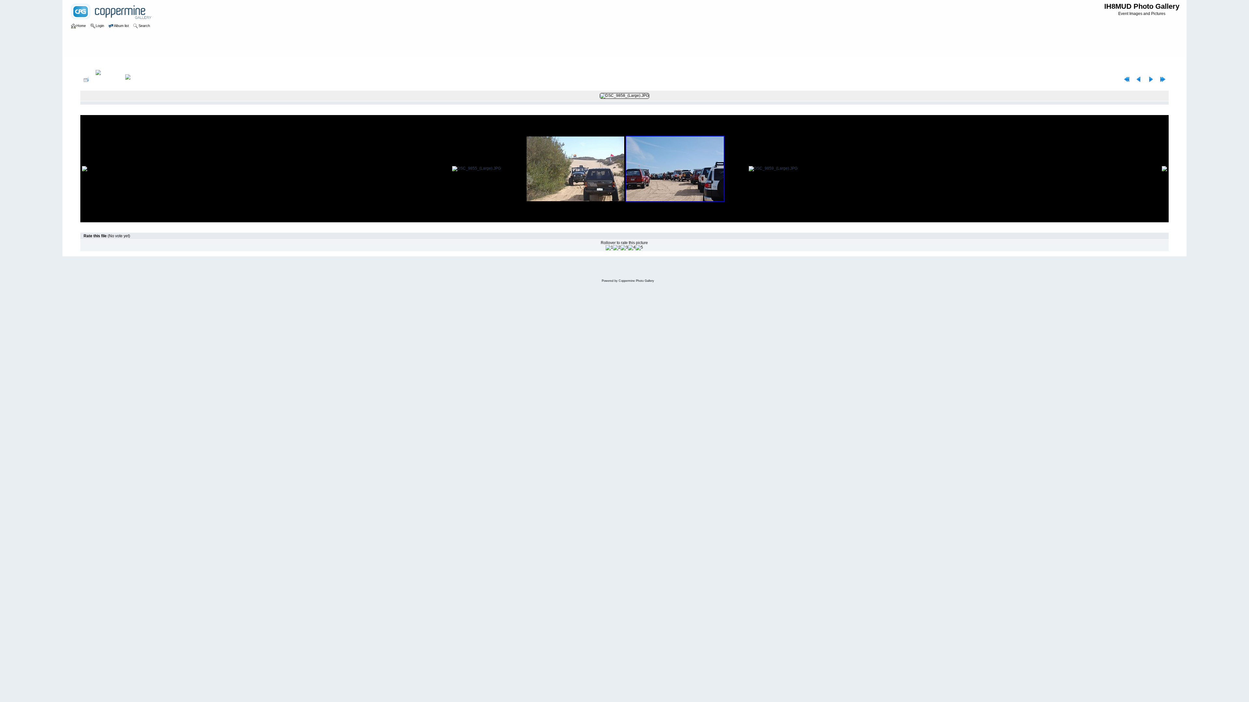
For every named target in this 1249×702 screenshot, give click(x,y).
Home (92, 63)
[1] (609, 247)
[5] (639, 247)
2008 (106, 63)
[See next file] (1151, 79)
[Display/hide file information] (107, 79)
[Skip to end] (1163, 79)
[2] (617, 247)
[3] (624, 247)
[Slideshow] (134, 79)
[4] (632, 247)
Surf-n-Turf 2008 (129, 63)
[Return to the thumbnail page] (86, 79)
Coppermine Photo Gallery (636, 280)
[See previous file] (1139, 79)
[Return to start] (1127, 79)
